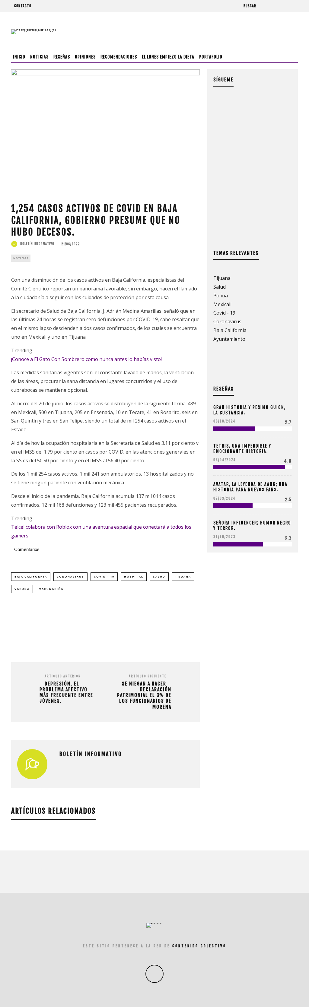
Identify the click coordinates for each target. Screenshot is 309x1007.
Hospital (133, 576)
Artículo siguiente (147, 676)
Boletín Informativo (37, 243)
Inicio (19, 56)
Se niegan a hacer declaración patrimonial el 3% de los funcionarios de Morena (144, 695)
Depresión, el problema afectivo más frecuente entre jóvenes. (66, 692)
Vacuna (22, 589)
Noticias (39, 56)
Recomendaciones (118, 56)
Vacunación (51, 589)
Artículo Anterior (63, 676)
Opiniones (85, 56)
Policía (220, 295)
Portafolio (210, 56)
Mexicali (222, 304)
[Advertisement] (188, 31)
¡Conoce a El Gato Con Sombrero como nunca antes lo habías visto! (86, 359)
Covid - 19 (104, 576)
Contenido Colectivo (199, 946)
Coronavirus (70, 576)
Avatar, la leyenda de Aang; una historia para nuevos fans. (250, 487)
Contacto (22, 6)
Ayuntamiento (229, 339)
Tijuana (183, 576)
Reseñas (61, 56)
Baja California (30, 576)
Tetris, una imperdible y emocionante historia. (242, 448)
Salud (159, 576)
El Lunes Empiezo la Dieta (168, 56)
